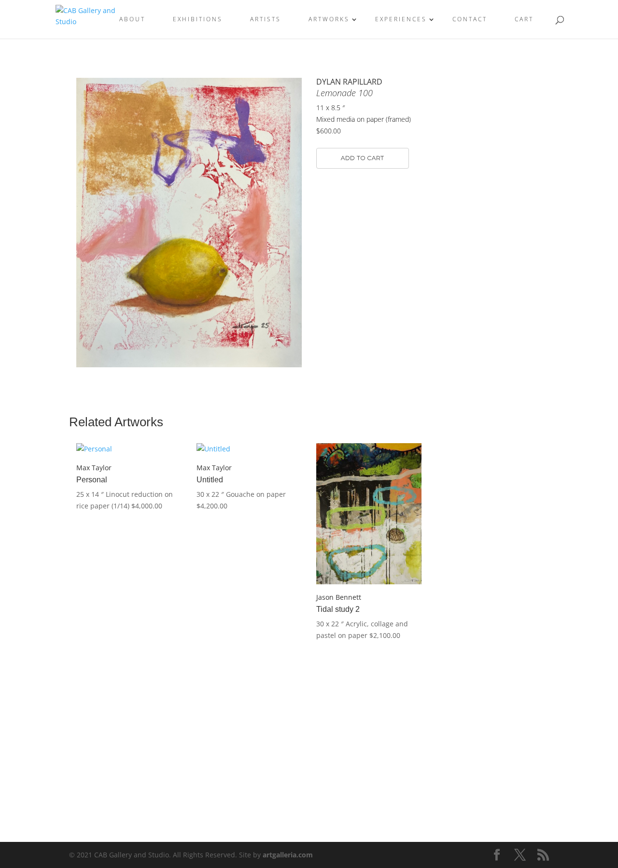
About (132, 19)
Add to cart (362, 157)
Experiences (401, 19)
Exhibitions (198, 19)
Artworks (329, 19)
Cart (524, 19)
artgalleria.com (288, 854)
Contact (469, 19)
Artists (265, 19)
